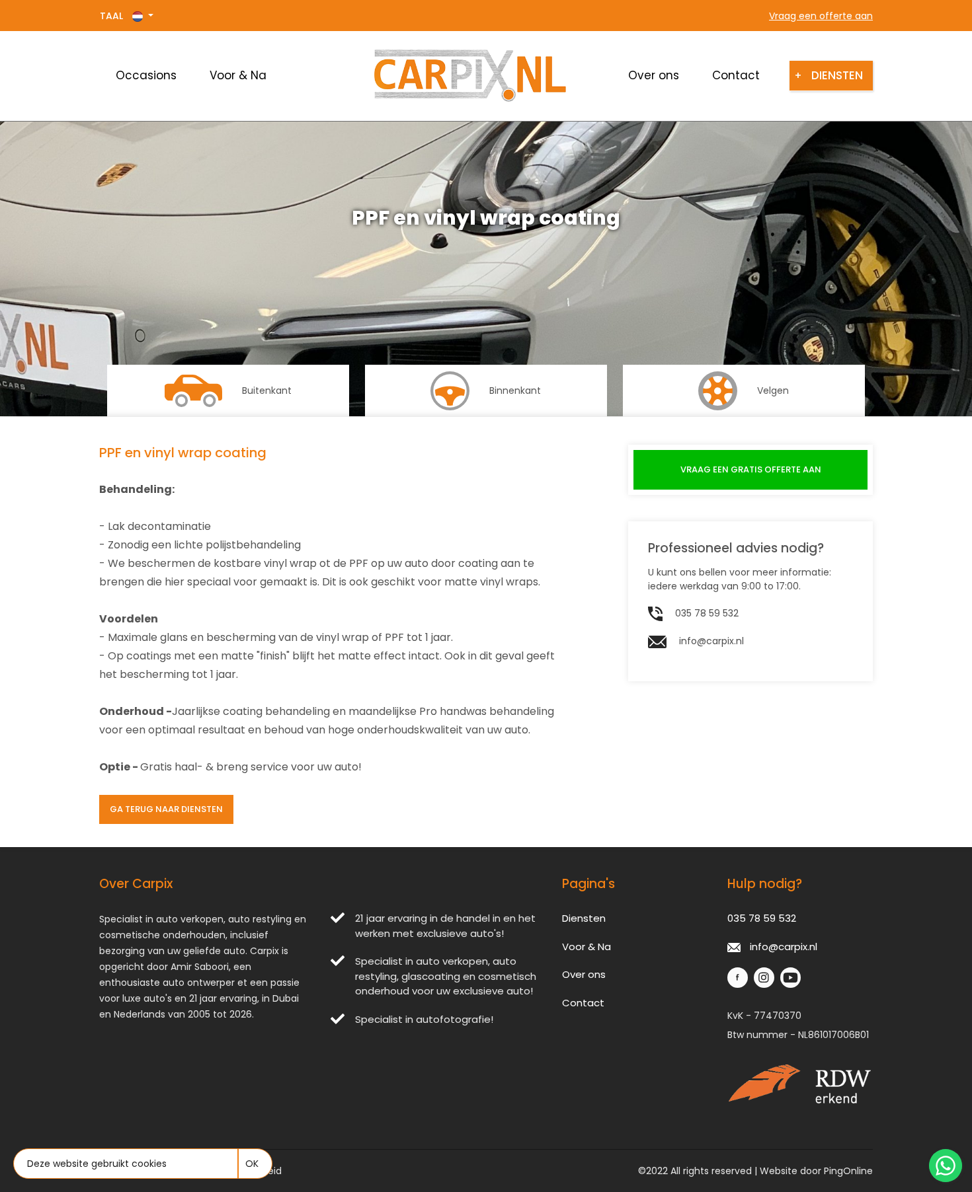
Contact (736, 75)
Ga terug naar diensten (166, 809)
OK (252, 1163)
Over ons (653, 75)
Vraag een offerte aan (821, 15)
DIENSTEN (831, 75)
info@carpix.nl (710, 641)
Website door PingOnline (816, 1170)
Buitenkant (267, 390)
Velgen (773, 390)
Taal (113, 15)
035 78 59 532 (705, 613)
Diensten (584, 918)
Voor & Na (238, 75)
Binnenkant (515, 390)
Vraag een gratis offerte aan (750, 469)
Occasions (146, 75)
